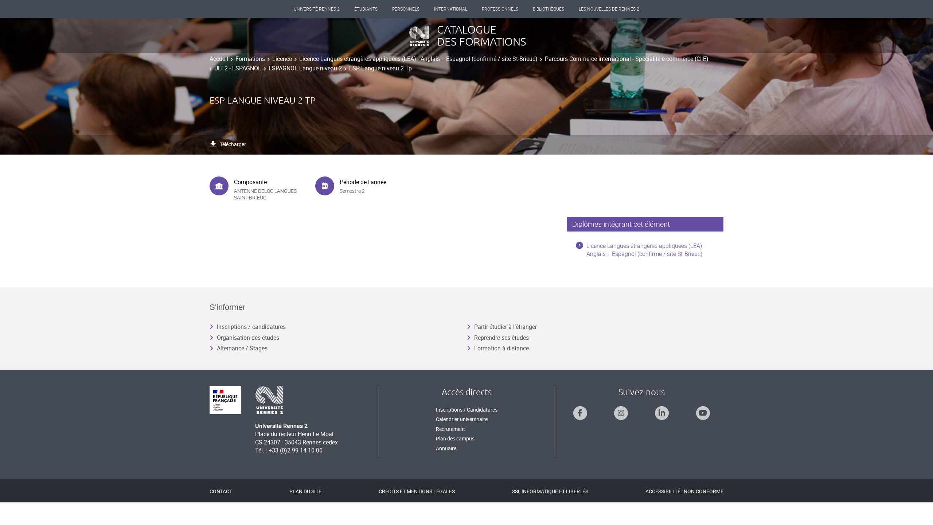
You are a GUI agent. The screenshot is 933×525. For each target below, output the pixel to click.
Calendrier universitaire (462, 419)
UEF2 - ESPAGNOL (237, 68)
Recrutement (450, 428)
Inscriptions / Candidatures (466, 409)
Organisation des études (248, 338)
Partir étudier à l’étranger (505, 327)
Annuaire (446, 448)
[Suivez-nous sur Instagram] (621, 413)
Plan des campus (455, 438)
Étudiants (366, 9)
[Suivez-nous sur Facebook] (580, 413)
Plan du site (305, 491)
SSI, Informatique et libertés (550, 491)
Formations (250, 59)
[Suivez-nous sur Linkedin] (662, 413)
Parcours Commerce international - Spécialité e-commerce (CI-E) (626, 59)
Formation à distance (501, 348)
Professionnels (500, 9)
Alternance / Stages (242, 348)
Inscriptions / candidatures (251, 327)
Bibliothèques (548, 9)
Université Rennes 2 (317, 9)
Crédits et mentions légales (417, 491)
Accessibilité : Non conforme (684, 491)
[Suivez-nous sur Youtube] (703, 413)
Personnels (405, 9)
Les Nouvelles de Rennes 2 (609, 9)
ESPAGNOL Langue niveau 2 (305, 68)
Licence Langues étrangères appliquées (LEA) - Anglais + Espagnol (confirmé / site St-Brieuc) (418, 59)
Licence (282, 59)
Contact (221, 491)
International (450, 9)
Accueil (219, 59)
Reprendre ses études (501, 338)
